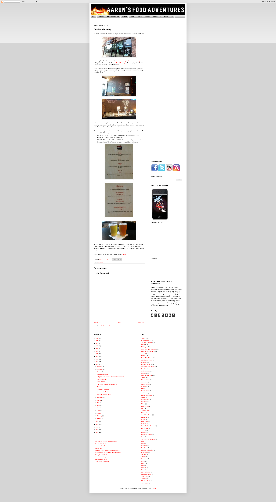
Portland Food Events (146, 358)
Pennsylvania (144, 421)
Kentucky (143, 467)
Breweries (144, 362)
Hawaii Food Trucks (146, 360)
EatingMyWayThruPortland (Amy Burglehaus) (107, 450)
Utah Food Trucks (146, 481)
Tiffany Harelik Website (101, 455)
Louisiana (143, 393)
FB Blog (155, 16)
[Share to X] (117, 259)
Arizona (143, 377)
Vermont (143, 430)
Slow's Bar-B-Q (101, 381)
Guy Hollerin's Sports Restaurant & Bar (107, 384)
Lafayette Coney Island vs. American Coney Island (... (111, 376)
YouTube (139, 16)
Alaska (143, 397)
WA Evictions (164, 16)
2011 (97, 432)
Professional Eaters (146, 364)
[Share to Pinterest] (121, 259)
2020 (97, 354)
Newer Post (97, 322)
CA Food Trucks (145, 380)
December (100, 366)
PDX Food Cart (145, 340)
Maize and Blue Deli (102, 392)
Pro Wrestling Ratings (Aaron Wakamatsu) (106, 441)
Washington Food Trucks (147, 366)
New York (144, 401)
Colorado (143, 373)
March (99, 413)
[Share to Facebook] (119, 259)
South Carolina (145, 476)
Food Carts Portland (100, 444)
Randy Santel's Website (101, 459)
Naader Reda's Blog (100, 457)
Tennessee (144, 478)
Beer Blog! (147, 16)
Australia (143, 456)
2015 (97, 422)
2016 (97, 364)
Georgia (143, 463)
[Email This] (113, 259)
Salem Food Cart (145, 384)
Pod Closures (144, 428)
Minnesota (144, 445)
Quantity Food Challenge (147, 351)
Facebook (124, 16)
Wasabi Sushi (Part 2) (102, 374)
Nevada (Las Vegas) (146, 395)
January (99, 418)
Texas (142, 437)
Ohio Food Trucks (146, 474)
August (99, 400)
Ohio (142, 388)
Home (93, 16)
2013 (97, 427)
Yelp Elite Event (145, 410)
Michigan (100, 262)
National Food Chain (146, 375)
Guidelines (101, 16)
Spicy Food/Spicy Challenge (148, 349)
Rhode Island (144, 452)
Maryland (143, 423)
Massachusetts (145, 399)
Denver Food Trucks (146, 434)
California (143, 355)
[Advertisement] (166, 57)
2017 (97, 361)
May (98, 408)
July (98, 403)
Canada (143, 369)
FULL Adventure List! (113, 16)
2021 (97, 351)
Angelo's (99, 387)
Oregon (143, 338)
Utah (142, 408)
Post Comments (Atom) (107, 326)
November (100, 369)
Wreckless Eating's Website (102, 461)
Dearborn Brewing (102, 379)
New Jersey (144, 448)
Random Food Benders (147, 450)
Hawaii (143, 344)
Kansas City (144, 417)
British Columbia (145, 371)
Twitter (132, 16)
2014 (97, 424)
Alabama (143, 454)
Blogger (154, 488)
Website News (145, 390)
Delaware (143, 432)
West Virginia (144, 483)
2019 (97, 356)
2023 (97, 346)
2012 (97, 429)
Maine (143, 470)
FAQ (172, 16)
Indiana (143, 465)
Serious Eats (98, 448)
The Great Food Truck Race (148, 439)
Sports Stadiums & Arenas (148, 426)
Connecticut (144, 459)
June (98, 405)
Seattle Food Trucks (100, 446)
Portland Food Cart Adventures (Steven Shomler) (108, 452)
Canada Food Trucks (146, 415)
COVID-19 (144, 412)
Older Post (141, 322)
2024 (97, 343)
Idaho (142, 441)
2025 (97, 340)
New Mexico (144, 382)
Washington (144, 347)
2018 (97, 359)
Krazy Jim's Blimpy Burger (104, 394)
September (100, 397)
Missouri (143, 419)
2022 (97, 348)
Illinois (143, 404)
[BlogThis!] (115, 259)
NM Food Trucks (145, 472)
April (98, 410)
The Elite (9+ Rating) (146, 342)
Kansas (143, 443)
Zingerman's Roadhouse (103, 389)
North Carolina (145, 406)
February (99, 416)
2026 (97, 338)
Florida (143, 461)
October (99, 372)
